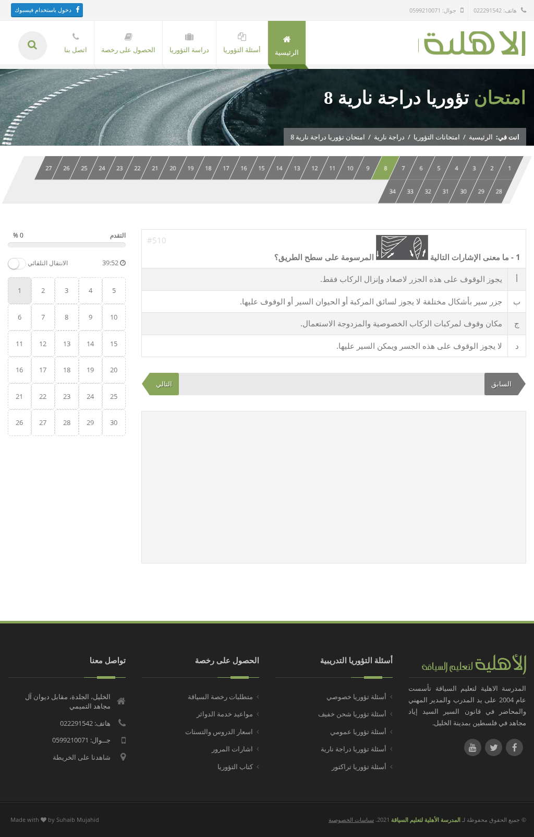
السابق (501, 383)
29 (481, 191)
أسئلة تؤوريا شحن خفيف (352, 713)
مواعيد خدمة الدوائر (225, 713)
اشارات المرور (232, 748)
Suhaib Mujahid (77, 819)
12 (314, 168)
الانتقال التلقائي (48, 263)
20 (172, 168)
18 (208, 168)
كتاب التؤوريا (235, 766)
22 (137, 168)
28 (498, 191)
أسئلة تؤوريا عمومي (358, 731)
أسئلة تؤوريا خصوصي (356, 696)
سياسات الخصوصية (351, 819)
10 (350, 168)
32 (427, 191)
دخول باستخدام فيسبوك (43, 10)
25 (84, 168)
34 (392, 191)
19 (190, 168)
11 (332, 168)
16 (243, 168)
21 (155, 168)
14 (279, 168)
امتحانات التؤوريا (437, 137)
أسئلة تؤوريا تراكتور (359, 766)
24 (102, 168)
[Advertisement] (333, 487)
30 (463, 191)
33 (410, 191)
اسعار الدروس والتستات (219, 731)
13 (297, 168)
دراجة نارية (389, 137)
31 (445, 191)
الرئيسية (481, 137)
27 (48, 168)
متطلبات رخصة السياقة (220, 696)
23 (119, 168)
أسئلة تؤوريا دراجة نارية (353, 748)
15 (261, 168)
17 (226, 168)
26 (66, 168)
